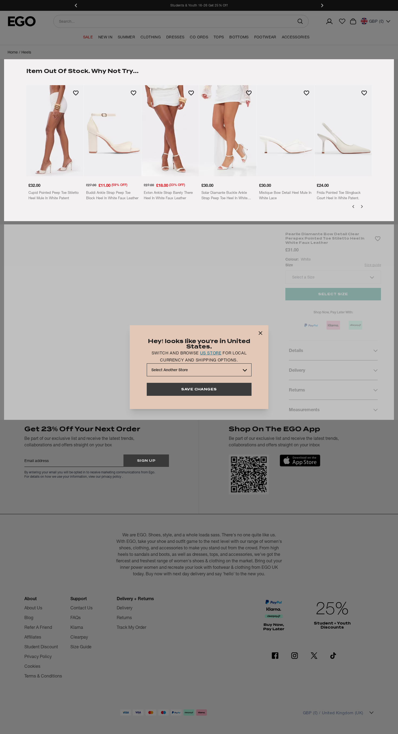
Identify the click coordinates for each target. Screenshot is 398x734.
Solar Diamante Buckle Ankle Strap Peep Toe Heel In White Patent (224, 195)
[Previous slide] (76, 5)
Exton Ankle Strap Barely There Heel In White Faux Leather (168, 195)
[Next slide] (322, 5)
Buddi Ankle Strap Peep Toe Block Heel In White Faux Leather (112, 195)
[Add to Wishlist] (75, 92)
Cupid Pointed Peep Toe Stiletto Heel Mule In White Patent (53, 195)
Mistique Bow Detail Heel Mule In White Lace (285, 195)
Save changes (199, 389)
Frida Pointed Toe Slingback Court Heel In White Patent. (339, 195)
